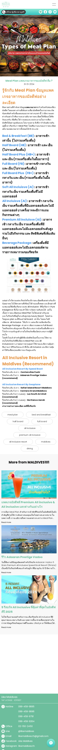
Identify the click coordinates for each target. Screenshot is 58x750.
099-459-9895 (26, 706)
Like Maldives (25, 741)
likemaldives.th (26, 746)
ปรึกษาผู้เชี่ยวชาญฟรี (15, 12)
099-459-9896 (26, 711)
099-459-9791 (26, 716)
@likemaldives (26, 731)
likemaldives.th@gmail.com (33, 736)
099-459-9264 (26, 721)
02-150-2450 (25, 726)
